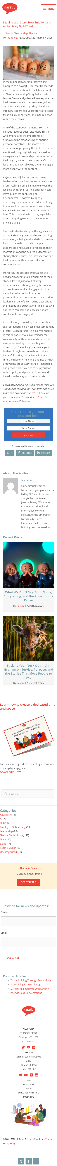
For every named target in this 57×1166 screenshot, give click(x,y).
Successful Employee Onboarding (29, 988)
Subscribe (28, 1096)
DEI (2, 823)
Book (28, 1088)
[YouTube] (28, 1047)
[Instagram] (31, 1075)
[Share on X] (21, 1161)
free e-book (38, 393)
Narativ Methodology (12, 835)
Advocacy (5, 814)
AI (1, 819)
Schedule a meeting (28, 1092)
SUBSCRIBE (28, 435)
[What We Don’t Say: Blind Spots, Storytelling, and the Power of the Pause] (28, 565)
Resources (28, 1084)
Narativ (9, 33)
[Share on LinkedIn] (36, 1161)
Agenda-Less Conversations (26, 993)
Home (28, 1080)
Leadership (21, 33)
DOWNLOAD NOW (10, 772)
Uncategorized (8, 852)
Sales (3, 843)
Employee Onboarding (13, 827)
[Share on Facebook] (29, 1161)
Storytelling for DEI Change (25, 984)
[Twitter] (20, 1075)
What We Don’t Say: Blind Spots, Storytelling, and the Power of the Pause (28, 596)
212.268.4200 (28, 1041)
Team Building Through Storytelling (30, 980)
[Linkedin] (34, 1047)
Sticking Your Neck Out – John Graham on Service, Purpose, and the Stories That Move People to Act (28, 671)
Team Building (8, 848)
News (3, 839)
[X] (23, 1047)
